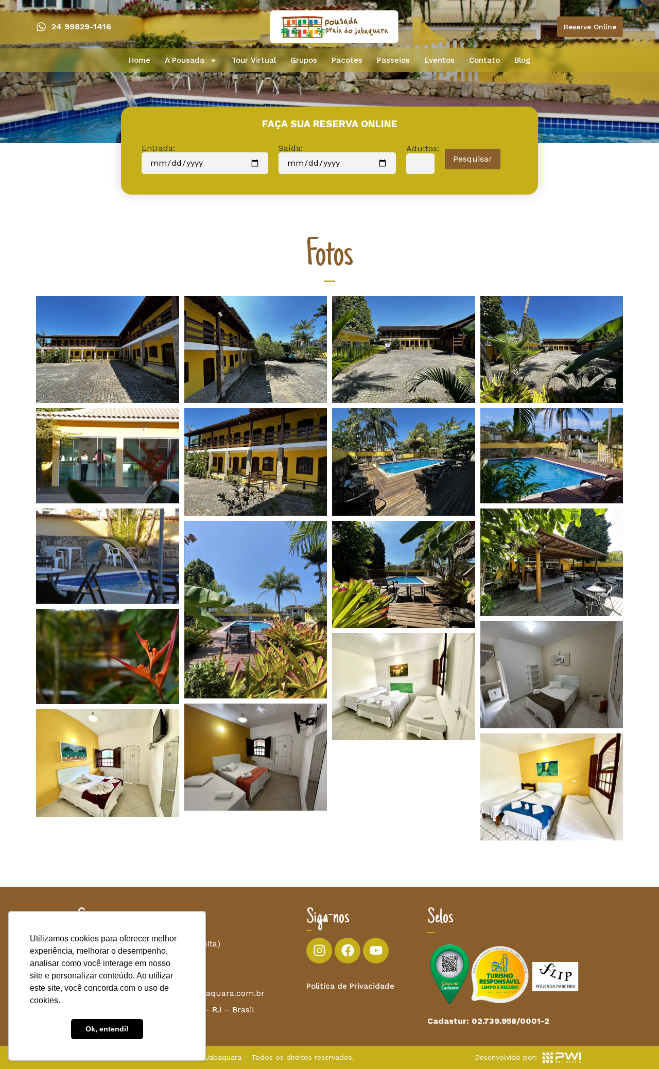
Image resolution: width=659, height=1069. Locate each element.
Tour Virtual (254, 60)
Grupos (303, 60)
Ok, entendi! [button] (107, 1029)
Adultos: (422, 149)
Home (139, 60)
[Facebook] (347, 950)
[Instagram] (319, 950)
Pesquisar (472, 159)
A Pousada (184, 60)
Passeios (393, 60)
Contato (484, 60)
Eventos (439, 60)
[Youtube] (376, 950)
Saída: (291, 148)
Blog (522, 60)
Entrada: (158, 148)
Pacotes (347, 60)
